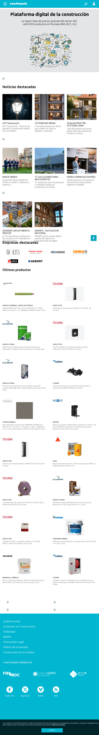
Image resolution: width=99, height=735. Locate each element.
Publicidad (9, 631)
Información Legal (13, 641)
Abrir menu (5, 4)
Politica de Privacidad (15, 647)
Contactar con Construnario (19, 626)
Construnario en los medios (18, 652)
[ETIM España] (77, 674)
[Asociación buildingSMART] (44, 674)
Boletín (7, 636)
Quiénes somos (11, 621)
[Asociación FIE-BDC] (11, 674)
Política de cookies (58, 725)
